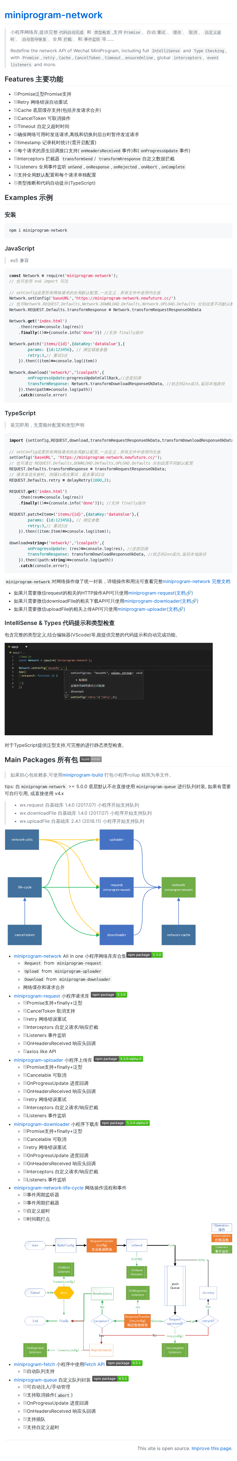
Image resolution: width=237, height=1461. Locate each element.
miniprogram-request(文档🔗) (160, 593)
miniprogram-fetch (34, 1364)
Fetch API (94, 1364)
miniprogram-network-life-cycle (49, 1188)
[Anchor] (66, 78)
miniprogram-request (37, 996)
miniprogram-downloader (42, 1124)
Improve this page (211, 1448)
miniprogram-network (54, 15)
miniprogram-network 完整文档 (196, 581)
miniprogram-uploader (38, 1060)
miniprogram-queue (35, 1380)
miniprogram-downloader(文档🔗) (161, 601)
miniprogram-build (82, 775)
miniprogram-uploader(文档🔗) (151, 609)
